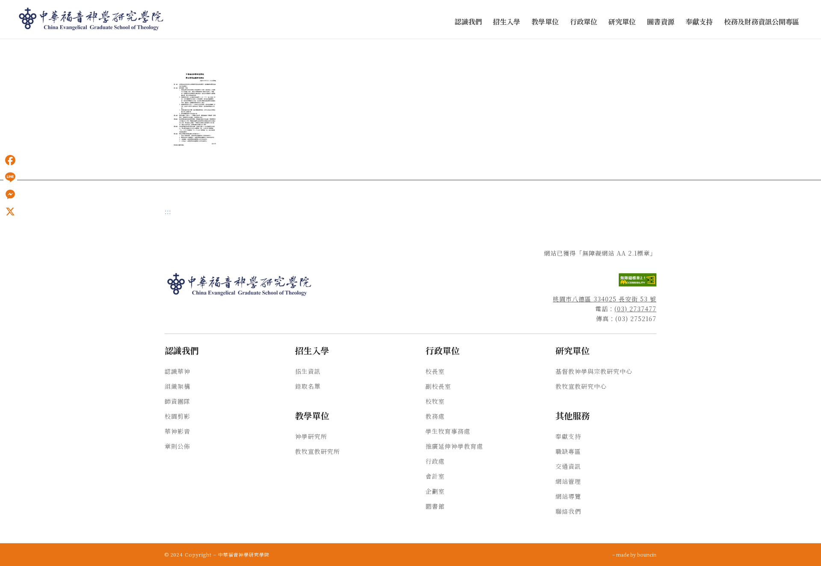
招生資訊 (308, 371)
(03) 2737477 (635, 308)
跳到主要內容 (18, 47)
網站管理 (568, 481)
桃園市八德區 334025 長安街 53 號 (604, 299)
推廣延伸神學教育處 (454, 446)
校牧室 (435, 401)
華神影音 (177, 431)
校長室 (435, 371)
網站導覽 (568, 496)
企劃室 (435, 491)
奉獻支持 (568, 436)
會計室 (435, 476)
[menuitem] (468, 22)
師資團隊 (177, 401)
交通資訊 (568, 466)
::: (2, 47)
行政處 (435, 461)
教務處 (435, 416)
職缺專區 (568, 451)
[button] (468, 22)
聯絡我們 (568, 511)
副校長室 (438, 386)
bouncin (646, 554)
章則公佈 (177, 446)
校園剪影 (177, 416)
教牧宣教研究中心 (581, 386)
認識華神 (177, 371)
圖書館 (435, 506)
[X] (10, 211)
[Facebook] (10, 160)
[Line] (10, 177)
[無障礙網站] (637, 284)
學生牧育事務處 (447, 431)
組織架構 (177, 386)
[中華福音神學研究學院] (91, 19)
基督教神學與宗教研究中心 (593, 371)
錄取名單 (308, 386)
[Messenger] (10, 194)
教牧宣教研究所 (317, 451)
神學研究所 (311, 436)
